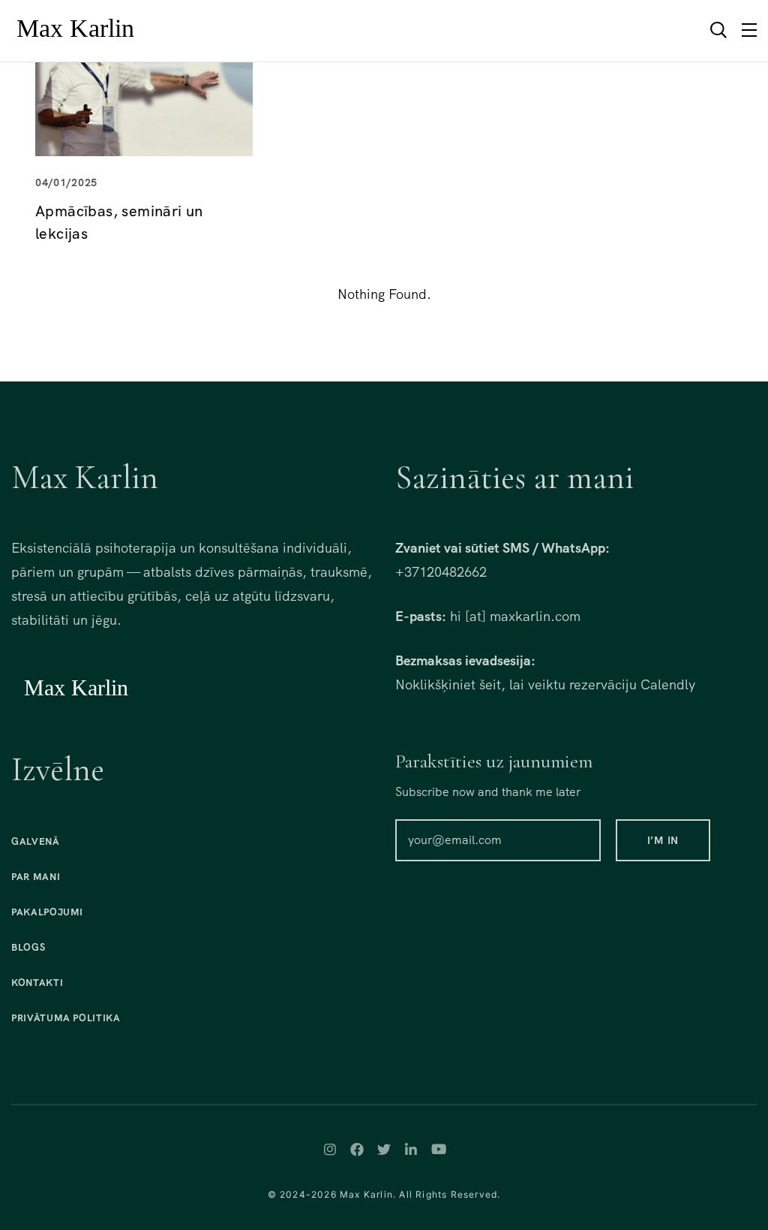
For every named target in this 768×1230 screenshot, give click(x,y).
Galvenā (35, 841)
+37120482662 (441, 571)
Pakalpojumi (47, 912)
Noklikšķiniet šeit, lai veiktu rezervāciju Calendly (545, 684)
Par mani (35, 876)
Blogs (28, 947)
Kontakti (37, 982)
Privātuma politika (66, 1017)
